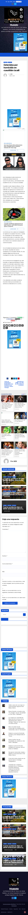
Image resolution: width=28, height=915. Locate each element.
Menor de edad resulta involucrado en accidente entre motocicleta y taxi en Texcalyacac (17, 728)
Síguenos (4, 619)
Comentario (5, 529)
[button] (23, 54)
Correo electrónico (7, 563)
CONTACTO (9, 912)
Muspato (14, 25)
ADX (11, 74)
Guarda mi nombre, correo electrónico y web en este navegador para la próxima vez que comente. (13, 583)
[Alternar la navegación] (26, 55)
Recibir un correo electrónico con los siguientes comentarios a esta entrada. (11, 591)
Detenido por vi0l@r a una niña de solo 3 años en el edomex (19, 383)
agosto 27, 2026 (8, 864)
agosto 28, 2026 (8, 820)
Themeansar (14, 905)
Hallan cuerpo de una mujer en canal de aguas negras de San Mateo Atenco (16, 706)
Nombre (4, 556)
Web (3, 571)
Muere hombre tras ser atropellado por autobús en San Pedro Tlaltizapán (17, 741)
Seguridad (16, 908)
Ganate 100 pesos (4, 908)
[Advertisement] (14, 95)
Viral (20, 908)
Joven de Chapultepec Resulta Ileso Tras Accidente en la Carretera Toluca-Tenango (8, 384)
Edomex (5, 62)
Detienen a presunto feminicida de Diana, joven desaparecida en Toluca (17, 735)
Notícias (9, 491)
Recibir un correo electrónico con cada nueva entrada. (13, 598)
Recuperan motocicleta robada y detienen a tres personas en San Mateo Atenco (17, 753)
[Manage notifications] (25, 912)
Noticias (10, 62)
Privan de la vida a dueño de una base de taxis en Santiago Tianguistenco (17, 760)
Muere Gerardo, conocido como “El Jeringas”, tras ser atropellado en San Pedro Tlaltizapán (17, 713)
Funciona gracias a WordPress (9, 904)
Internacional (3, 912)
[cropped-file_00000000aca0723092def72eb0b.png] (14, 135)
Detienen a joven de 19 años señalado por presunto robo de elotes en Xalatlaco (16, 747)
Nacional (23, 908)
